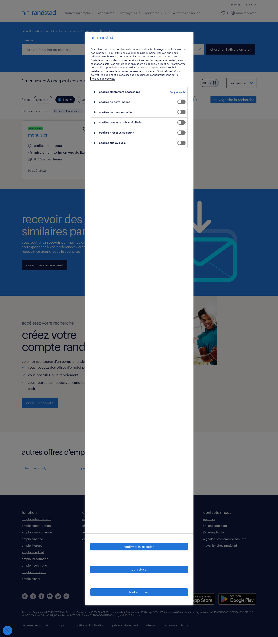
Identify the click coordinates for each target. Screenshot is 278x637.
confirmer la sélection (139, 546)
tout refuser (139, 569)
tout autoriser (139, 592)
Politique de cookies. (103, 78)
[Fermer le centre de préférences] (7, 630)
